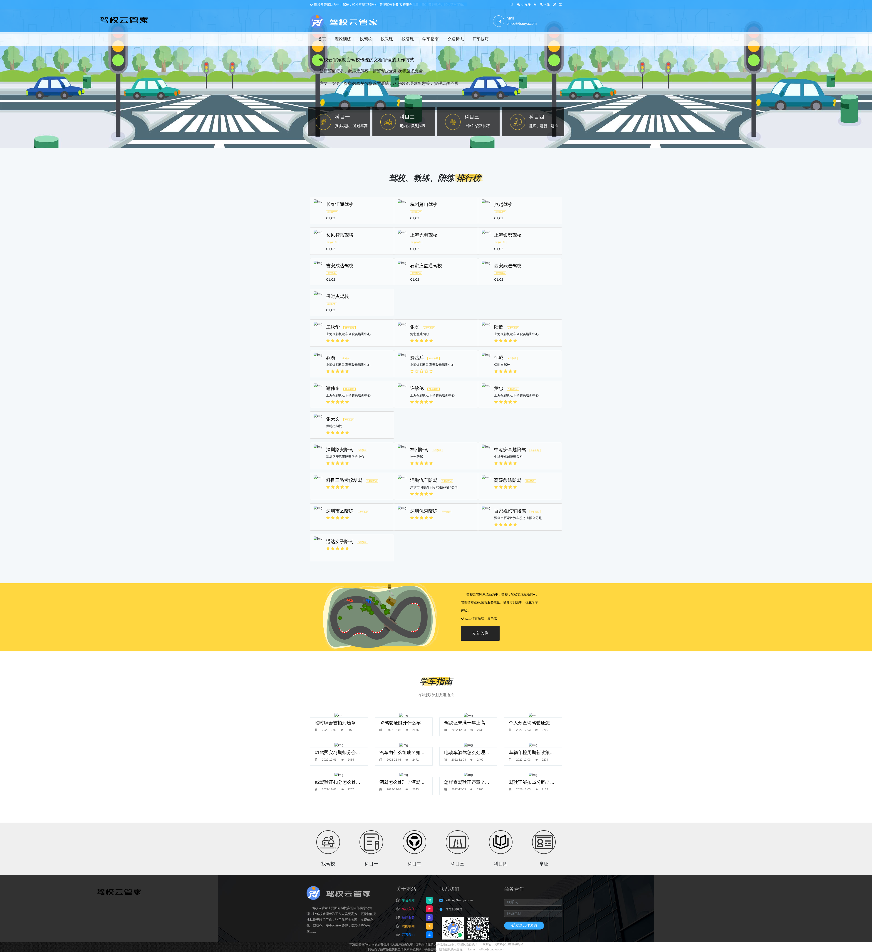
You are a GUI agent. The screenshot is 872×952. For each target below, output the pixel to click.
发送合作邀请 (526, 925)
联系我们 (408, 935)
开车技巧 (480, 39)
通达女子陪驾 (339, 541)
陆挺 (498, 326)
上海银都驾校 (507, 234)
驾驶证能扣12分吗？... (531, 782)
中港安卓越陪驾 (510, 449)
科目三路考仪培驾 (344, 480)
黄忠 (498, 388)
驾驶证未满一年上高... (466, 722)
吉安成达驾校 (339, 265)
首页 (322, 39)
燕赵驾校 (503, 204)
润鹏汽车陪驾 (423, 480)
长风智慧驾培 (339, 234)
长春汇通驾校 (339, 204)
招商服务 (408, 917)
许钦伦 (417, 388)
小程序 (526, 4)
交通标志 (455, 39)
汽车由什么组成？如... (401, 752)
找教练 (387, 39)
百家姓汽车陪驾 (510, 510)
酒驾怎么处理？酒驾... (401, 782)
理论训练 (343, 39)
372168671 (454, 909)
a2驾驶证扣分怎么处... (337, 782)
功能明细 (408, 926)
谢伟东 (333, 388)
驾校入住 (408, 909)
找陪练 (407, 39)
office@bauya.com (459, 900)
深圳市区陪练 (339, 510)
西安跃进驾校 (507, 265)
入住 (546, 4)
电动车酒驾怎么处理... (466, 752)
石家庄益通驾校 (426, 265)
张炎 (414, 326)
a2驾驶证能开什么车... (402, 722)
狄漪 (330, 357)
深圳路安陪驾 (339, 449)
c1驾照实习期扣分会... (337, 752)
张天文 (333, 418)
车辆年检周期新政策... (531, 752)
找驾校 (366, 39)
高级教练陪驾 (507, 480)
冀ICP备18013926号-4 (508, 944)
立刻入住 (480, 633)
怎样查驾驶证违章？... (466, 782)
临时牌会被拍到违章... (337, 722)
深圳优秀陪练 (423, 510)
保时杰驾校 (337, 296)
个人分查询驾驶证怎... (531, 722)
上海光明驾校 (423, 234)
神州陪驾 (419, 449)
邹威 (498, 357)
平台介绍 (408, 900)
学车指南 (430, 39)
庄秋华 (333, 326)
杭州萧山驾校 (423, 204)
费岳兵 (417, 357)
